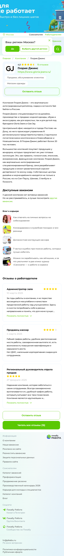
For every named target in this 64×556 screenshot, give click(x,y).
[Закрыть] (49, 40)
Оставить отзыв (32, 91)
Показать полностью (18, 316)
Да (12, 49)
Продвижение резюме (15, 481)
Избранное (55, 41)
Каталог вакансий (12, 473)
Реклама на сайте (12, 449)
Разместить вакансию (14, 453)
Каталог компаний (12, 494)
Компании (20, 58)
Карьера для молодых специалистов (22, 490)
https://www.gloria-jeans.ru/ (34, 71)
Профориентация (12, 477)
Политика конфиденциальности (19, 549)
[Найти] (57, 49)
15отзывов (42, 64)
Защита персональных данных (18, 457)
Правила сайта (10, 461)
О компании (9, 440)
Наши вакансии (11, 444)
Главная (7, 58)
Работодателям (53, 34)
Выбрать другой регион (34, 49)
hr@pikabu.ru (9, 540)
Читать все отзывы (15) (31, 425)
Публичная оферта (12, 552)
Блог (5, 498)
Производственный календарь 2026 (21, 485)
